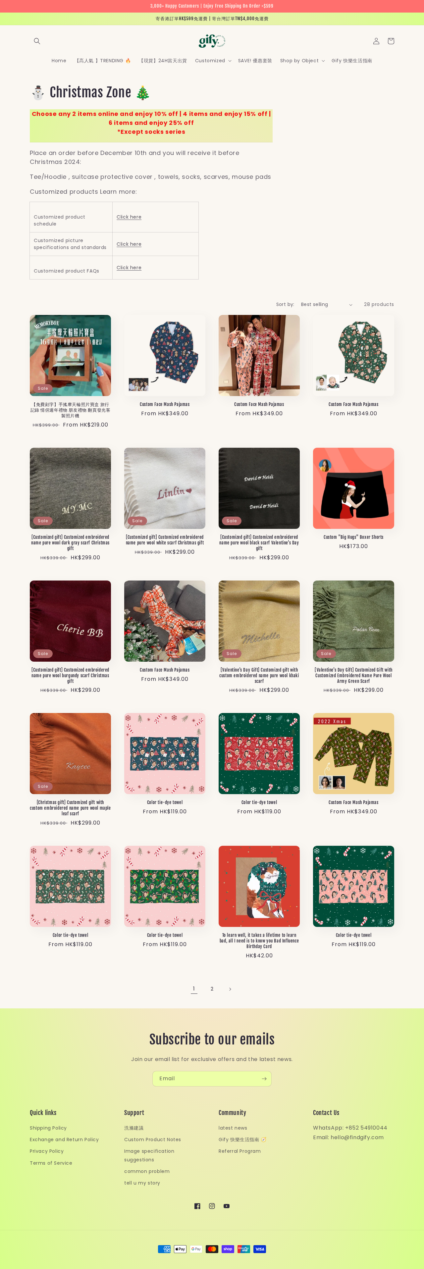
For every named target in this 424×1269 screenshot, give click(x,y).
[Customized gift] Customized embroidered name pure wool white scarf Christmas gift (165, 539)
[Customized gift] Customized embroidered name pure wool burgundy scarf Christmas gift (70, 675)
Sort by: (285, 304)
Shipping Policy (48, 1128)
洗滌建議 (133, 1128)
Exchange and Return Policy (64, 1139)
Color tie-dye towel (165, 802)
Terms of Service (51, 1163)
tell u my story (142, 1183)
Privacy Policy (47, 1151)
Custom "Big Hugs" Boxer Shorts (354, 537)
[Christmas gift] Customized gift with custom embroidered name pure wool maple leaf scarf (70, 808)
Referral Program (240, 1151)
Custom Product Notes (152, 1139)
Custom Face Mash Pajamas (164, 404)
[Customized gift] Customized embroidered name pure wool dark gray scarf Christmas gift (70, 542)
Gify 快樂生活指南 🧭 (243, 1139)
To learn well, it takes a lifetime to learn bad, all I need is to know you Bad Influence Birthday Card (259, 941)
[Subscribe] (264, 1079)
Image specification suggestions (149, 1155)
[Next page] (230, 989)
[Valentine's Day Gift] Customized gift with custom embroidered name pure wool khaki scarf (259, 675)
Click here (129, 217)
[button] (37, 41)
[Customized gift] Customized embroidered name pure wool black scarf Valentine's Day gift (259, 542)
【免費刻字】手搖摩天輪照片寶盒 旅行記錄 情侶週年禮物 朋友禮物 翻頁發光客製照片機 (70, 410)
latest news (233, 1128)
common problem (147, 1171)
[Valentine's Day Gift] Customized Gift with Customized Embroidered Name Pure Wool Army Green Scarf (354, 675)
